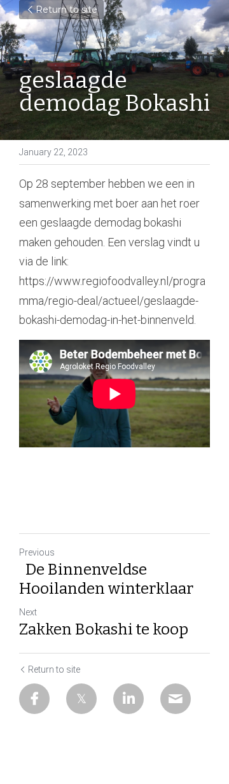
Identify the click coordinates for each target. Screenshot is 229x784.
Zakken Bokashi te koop (103, 629)
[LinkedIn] (128, 698)
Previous (37, 552)
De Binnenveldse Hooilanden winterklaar (108, 579)
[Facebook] (34, 698)
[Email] (175, 698)
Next (28, 612)
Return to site (66, 9)
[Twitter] (81, 698)
